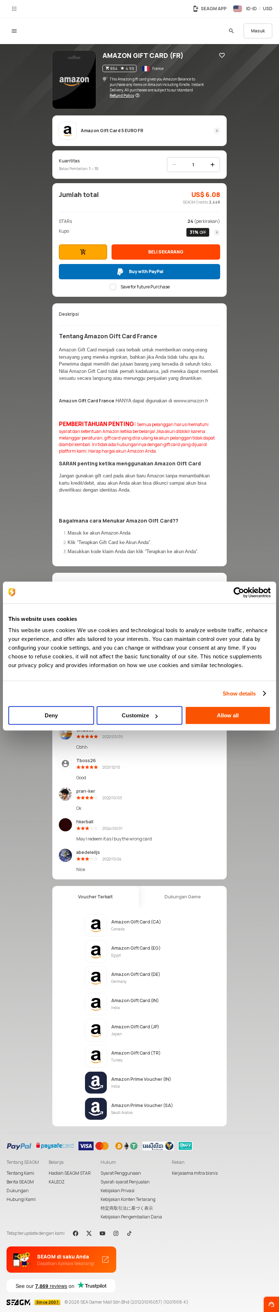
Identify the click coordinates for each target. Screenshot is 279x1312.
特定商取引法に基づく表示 (127, 1208)
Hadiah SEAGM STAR (70, 1173)
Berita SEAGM (20, 1182)
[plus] (212, 164)
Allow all (228, 715)
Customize (135, 715)
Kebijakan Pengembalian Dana (131, 1217)
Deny (51, 715)
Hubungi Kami (21, 1199)
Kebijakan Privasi (117, 1190)
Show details (239, 693)
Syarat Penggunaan (121, 1173)
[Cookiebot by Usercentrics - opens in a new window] (239, 592)
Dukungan (18, 1190)
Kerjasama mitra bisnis (195, 1173)
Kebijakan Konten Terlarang (128, 1199)
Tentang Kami (20, 1173)
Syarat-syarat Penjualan (125, 1182)
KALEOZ (57, 1182)
